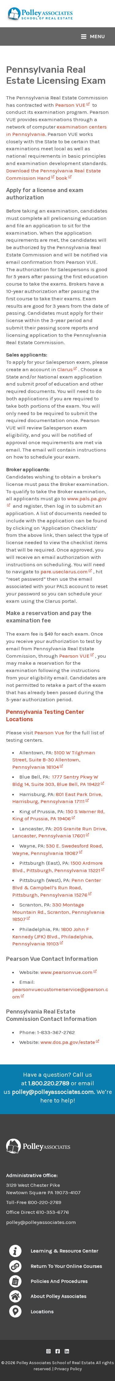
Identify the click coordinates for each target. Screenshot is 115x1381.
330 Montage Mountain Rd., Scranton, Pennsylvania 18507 (58, 912)
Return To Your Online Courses (66, 1266)
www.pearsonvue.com (66, 972)
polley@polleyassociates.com (53, 1091)
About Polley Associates (58, 1296)
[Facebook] (57, 1351)
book (61, 178)
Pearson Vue (49, 732)
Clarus (65, 369)
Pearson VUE (70, 105)
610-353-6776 (52, 1212)
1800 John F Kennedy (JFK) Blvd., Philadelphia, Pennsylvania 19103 (52, 936)
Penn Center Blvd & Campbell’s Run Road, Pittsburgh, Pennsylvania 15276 (56, 887)
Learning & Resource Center (64, 1251)
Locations (42, 1311)
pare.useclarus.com (64, 571)
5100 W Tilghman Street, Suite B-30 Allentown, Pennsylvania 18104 (53, 759)
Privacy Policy (68, 1368)
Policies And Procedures (59, 1281)
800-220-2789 (44, 1202)
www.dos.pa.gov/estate (67, 1042)
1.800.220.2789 (48, 1083)
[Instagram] (48, 1351)
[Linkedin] (66, 1351)
